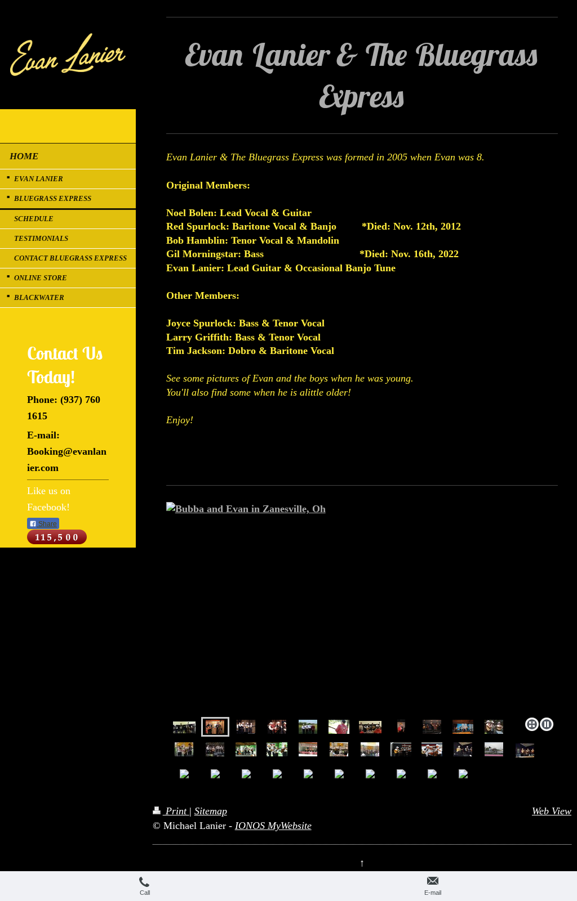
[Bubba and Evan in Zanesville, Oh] (362, 607)
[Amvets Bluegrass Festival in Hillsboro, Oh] (308, 727)
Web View (551, 811)
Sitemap (210, 811)
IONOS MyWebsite (273, 825)
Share (47, 524)
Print (176, 811)
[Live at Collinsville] (184, 727)
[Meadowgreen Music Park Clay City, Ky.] (246, 727)
